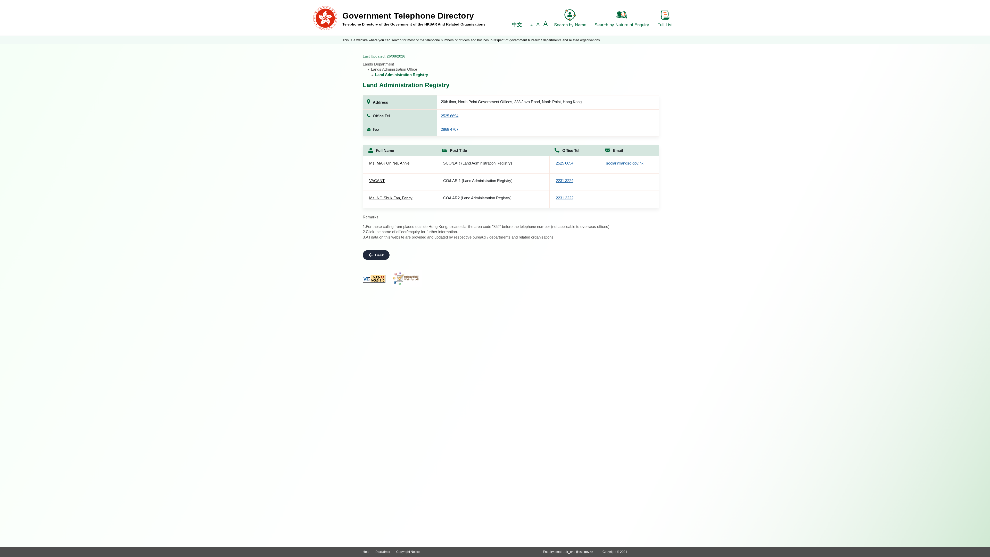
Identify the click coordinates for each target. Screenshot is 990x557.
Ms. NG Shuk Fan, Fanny (390, 198)
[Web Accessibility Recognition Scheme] (406, 278)
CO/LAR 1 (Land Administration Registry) (478, 180)
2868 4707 (449, 129)
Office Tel (570, 150)
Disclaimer (382, 552)
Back (379, 255)
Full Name (385, 150)
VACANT (377, 180)
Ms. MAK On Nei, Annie (389, 163)
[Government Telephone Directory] (325, 18)
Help (366, 552)
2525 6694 (449, 116)
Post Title (458, 150)
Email (618, 150)
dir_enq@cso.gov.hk (579, 552)
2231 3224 (564, 180)
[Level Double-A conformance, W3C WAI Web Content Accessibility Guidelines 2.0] (374, 279)
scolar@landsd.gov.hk (625, 163)
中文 (517, 24)
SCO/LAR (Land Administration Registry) (477, 163)
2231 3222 (564, 198)
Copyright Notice (408, 552)
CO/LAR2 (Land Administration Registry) (477, 198)
